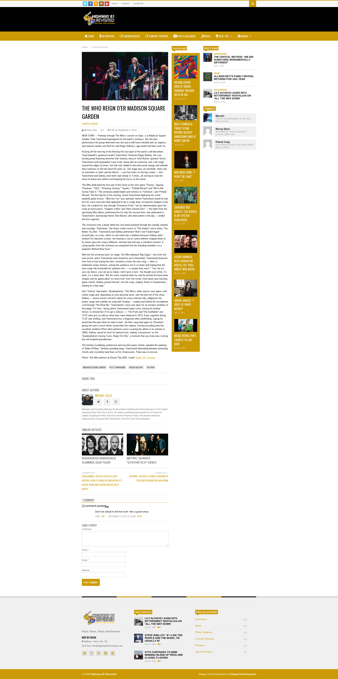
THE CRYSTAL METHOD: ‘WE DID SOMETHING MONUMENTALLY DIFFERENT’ (233, 59)
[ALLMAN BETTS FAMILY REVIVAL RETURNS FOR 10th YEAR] (207, 76)
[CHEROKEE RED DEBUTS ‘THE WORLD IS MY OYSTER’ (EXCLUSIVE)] (185, 195)
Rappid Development (243, 674)
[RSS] (96, 3)
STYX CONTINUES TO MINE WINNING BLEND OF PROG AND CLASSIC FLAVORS (164, 655)
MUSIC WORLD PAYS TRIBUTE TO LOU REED (185, 340)
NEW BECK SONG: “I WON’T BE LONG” (184, 174)
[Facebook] (90, 3)
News (207, 36)
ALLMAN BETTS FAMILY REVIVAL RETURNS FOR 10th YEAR (234, 77)
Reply (139, 516)
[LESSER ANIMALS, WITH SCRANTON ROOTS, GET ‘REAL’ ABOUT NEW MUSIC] (185, 241)
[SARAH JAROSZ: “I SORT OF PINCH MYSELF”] (185, 288)
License (151, 357)
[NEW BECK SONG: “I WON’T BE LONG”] (185, 160)
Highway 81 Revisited (104, 674)
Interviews (107, 36)
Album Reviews (131, 36)
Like (103, 516)
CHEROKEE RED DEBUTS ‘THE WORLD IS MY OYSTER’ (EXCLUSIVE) (185, 213)
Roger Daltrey (136, 367)
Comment (86, 529)
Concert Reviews (158, 36)
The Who (151, 367)
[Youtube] (107, 3)
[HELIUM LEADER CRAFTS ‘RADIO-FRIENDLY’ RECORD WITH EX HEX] (185, 67)
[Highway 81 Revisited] (99, 24)
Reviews (221, 645)
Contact (125, 4)
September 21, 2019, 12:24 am (121, 516)
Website (86, 570)
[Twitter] (85, 3)
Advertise (138, 4)
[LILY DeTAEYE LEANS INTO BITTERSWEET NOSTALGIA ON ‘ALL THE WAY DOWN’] (207, 93)
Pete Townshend (117, 367)
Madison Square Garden (94, 367)
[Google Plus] (116, 401)
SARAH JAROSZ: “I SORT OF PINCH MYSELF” (184, 304)
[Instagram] (101, 3)
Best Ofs (224, 36)
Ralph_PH (141, 357)
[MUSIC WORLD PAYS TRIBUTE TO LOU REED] (185, 325)
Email (84, 560)
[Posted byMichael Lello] (87, 404)
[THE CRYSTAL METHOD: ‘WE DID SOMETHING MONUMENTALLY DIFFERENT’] (207, 57)
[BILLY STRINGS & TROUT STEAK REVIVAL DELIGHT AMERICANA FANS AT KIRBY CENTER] (185, 112)
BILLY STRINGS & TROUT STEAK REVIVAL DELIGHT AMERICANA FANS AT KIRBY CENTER (185, 132)
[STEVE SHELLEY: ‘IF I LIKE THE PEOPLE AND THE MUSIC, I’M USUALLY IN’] (138, 638)
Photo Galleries (186, 36)
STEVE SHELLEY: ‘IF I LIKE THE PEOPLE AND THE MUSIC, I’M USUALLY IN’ (163, 638)
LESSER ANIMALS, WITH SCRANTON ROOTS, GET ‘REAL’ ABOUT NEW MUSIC (184, 263)
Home (91, 36)
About (115, 4)
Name (85, 550)
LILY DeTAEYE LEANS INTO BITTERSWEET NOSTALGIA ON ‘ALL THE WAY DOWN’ (232, 95)
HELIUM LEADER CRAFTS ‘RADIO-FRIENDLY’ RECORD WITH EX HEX (184, 88)
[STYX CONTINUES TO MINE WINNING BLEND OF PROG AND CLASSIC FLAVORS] (138, 655)
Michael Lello (103, 395)
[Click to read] (102, 444)
